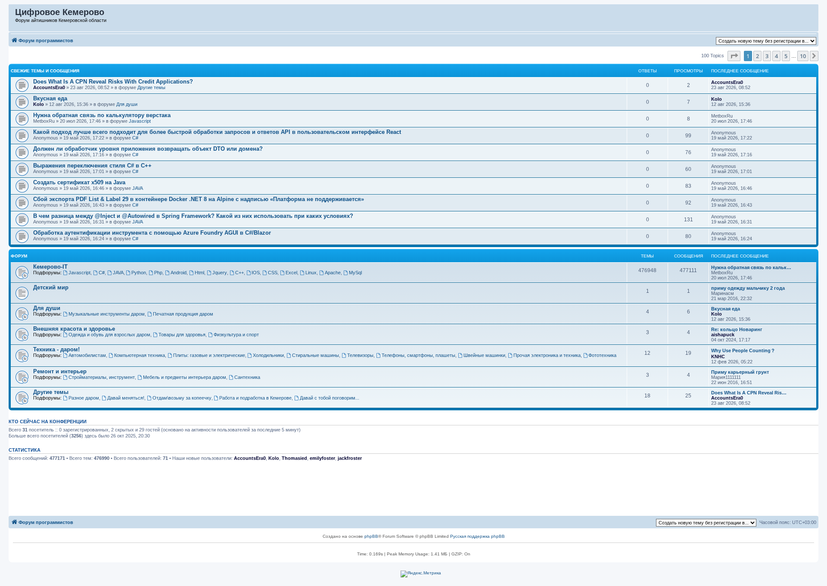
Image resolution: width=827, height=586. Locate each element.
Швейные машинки (484, 355)
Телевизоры (360, 355)
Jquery (219, 272)
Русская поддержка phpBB (477, 536)
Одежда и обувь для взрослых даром (109, 334)
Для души (126, 104)
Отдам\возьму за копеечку (181, 397)
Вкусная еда (50, 98)
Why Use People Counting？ (743, 350)
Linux (311, 272)
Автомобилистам (87, 355)
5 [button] (785, 56)
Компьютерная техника (139, 355)
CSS (272, 272)
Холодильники (268, 355)
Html (199, 272)
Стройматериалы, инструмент (101, 377)
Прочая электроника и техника (547, 355)
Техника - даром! (56, 349)
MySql (355, 272)
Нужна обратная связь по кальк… (751, 267)
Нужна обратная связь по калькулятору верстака (102, 115)
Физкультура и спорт (236, 334)
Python (138, 272)
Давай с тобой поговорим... (329, 397)
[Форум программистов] (12, 14)
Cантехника (247, 377)
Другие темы (151, 87)
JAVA (137, 188)
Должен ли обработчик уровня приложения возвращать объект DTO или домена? (148, 149)
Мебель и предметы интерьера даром (184, 377)
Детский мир (50, 287)
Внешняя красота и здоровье (74, 329)
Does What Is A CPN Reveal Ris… (749, 392)
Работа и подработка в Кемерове (255, 397)
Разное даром (83, 397)
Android (179, 272)
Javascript (140, 121)
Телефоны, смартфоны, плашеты (418, 355)
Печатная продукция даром (183, 313)
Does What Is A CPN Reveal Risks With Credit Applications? (113, 81)
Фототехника (602, 355)
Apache (333, 272)
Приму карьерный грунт (740, 372)
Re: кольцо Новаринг (736, 329)
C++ (239, 272)
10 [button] (803, 56)
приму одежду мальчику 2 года (748, 288)
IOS (256, 272)
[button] (734, 56)
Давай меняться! (125, 397)
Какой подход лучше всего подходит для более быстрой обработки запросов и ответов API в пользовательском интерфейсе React (217, 132)
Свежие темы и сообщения (45, 70)
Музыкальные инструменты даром (106, 313)
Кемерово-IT (50, 267)
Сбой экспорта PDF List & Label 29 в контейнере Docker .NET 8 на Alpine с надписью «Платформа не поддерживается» (198, 199)
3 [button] (766, 56)
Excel (291, 272)
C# (135, 137)
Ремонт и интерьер (60, 371)
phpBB (371, 536)
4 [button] (776, 56)
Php (158, 272)
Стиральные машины (315, 355)
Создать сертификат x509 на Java (79, 182)
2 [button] (757, 56)
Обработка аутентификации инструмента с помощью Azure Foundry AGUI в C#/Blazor (152, 232)
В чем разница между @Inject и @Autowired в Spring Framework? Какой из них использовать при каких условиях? (193, 216)
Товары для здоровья (182, 334)
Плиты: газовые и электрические (209, 355)
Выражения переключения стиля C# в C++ (92, 165)
